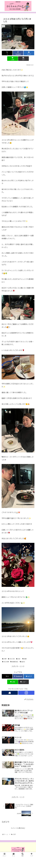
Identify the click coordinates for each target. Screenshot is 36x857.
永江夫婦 (6, 661)
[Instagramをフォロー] (26, 693)
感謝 (25, 659)
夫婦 (5, 659)
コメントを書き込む (18, 828)
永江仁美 (12, 659)
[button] (23, 58)
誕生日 (23, 661)
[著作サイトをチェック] (10, 693)
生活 (19, 659)
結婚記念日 (15, 661)
